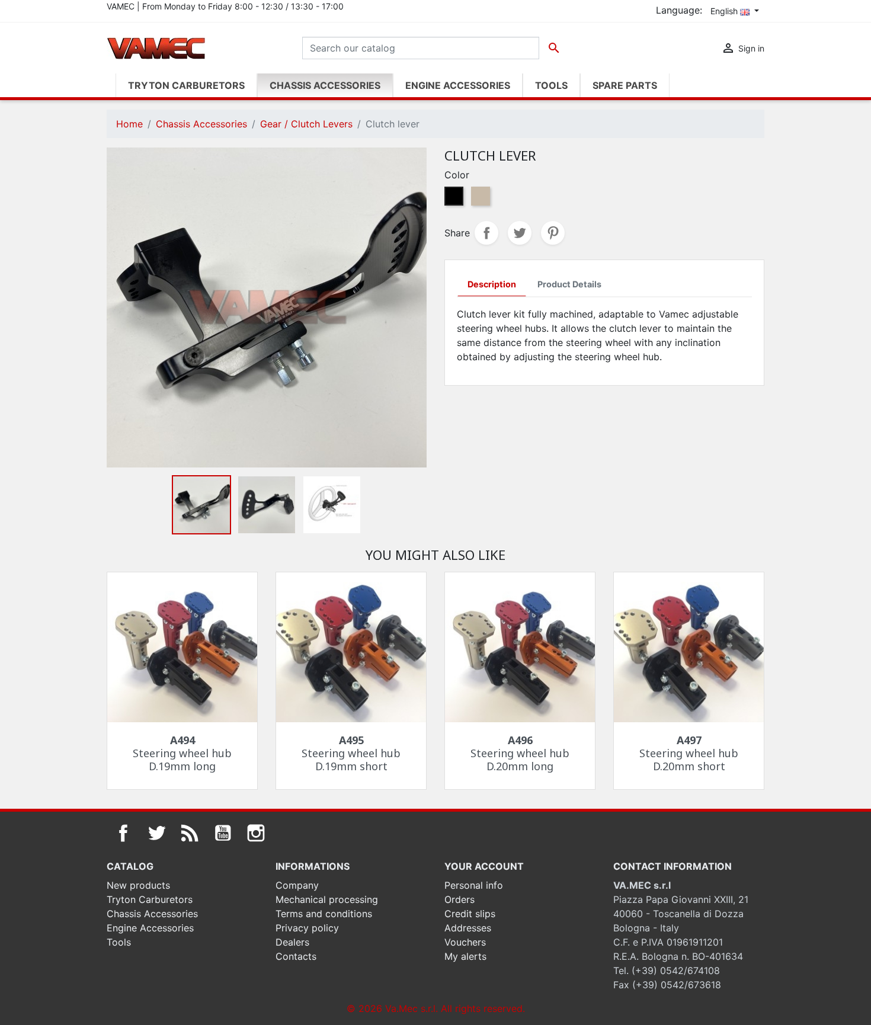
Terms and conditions (324, 914)
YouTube (223, 833)
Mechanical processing (327, 899)
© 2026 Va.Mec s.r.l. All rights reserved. (436, 1008)
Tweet (519, 233)
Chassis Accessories (152, 914)
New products (138, 885)
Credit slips (469, 914)
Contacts (296, 956)
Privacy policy (307, 928)
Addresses (467, 928)
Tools (119, 942)
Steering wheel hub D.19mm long (182, 753)
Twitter (156, 833)
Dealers (292, 942)
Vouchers (465, 942)
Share (486, 233)
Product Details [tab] (569, 284)
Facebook (123, 833)
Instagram (256, 833)
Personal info (473, 885)
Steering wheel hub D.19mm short (351, 753)
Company (297, 885)
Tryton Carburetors (150, 899)
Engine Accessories (150, 928)
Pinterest (553, 233)
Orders (459, 899)
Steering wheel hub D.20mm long (519, 753)
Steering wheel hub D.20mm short (688, 753)
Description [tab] (491, 284)
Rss (189, 833)
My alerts (465, 956)
